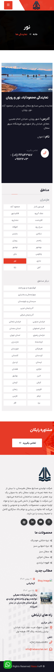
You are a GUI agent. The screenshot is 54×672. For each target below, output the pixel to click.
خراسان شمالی (15, 321)
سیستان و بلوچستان (27, 301)
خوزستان (15, 348)
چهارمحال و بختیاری (27, 294)
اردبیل (15, 362)
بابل (15, 254)
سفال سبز (44, 551)
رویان (14, 240)
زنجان (14, 389)
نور (15, 260)
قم (15, 402)
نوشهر (15, 247)
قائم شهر (15, 213)
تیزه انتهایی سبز (41, 546)
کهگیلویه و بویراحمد (27, 287)
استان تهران (15, 335)
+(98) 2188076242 (39, 642)
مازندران (15, 342)
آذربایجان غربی (26, 308)
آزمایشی (30, 583)
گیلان (39, 382)
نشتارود (14, 220)
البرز (39, 375)
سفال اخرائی (43, 557)
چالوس (39, 254)
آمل (38, 267)
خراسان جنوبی (39, 321)
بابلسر (15, 233)
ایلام (39, 396)
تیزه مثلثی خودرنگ (40, 540)
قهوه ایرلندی (43, 562)
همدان (15, 369)
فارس (14, 396)
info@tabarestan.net (37, 649)
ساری (39, 260)
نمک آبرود (38, 213)
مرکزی (38, 369)
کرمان (14, 382)
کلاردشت (38, 220)
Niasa (34, 666)
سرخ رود (38, 227)
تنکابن (39, 233)
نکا (15, 267)
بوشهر (15, 375)
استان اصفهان (39, 328)
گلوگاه (15, 227)
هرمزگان (38, 348)
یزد (39, 402)
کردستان (38, 355)
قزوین (39, 389)
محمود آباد (15, 206)
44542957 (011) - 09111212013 (21, 157)
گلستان (15, 355)
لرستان (39, 362)
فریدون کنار (39, 206)
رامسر (38, 240)
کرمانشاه (39, 342)
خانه (35, 34)
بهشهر (39, 247)
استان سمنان (15, 328)
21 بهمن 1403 (26, 579)
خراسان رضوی (39, 335)
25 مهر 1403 (28, 590)
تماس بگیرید (29, 443)
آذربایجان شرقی (27, 315)
